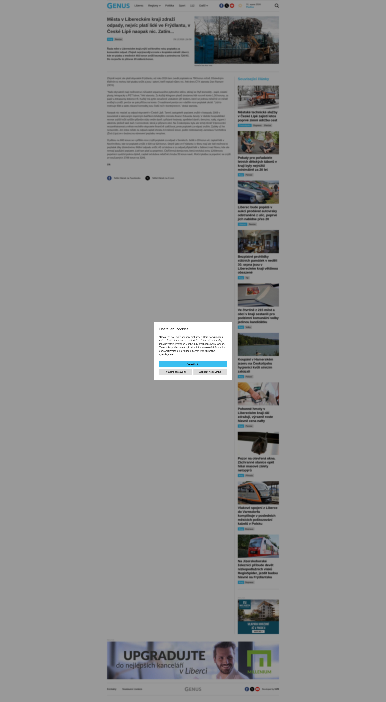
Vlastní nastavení (176, 372)
